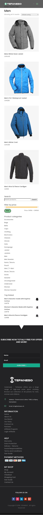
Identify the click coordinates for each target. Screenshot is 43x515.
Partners (7, 427)
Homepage (8, 247)
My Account (8, 472)
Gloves (6, 241)
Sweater (7, 278)
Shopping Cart (10, 477)
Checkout (8, 475)
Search (34, 200)
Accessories (8, 220)
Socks (6, 275)
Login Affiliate (9, 432)
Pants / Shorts (9, 262)
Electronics (8, 235)
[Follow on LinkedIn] (21, 499)
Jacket (6, 250)
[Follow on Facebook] (13, 499)
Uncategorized (9, 281)
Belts (6, 226)
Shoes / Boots (9, 272)
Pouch (6, 265)
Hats (6, 244)
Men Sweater (9, 259)
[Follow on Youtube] (25, 499)
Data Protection (10, 443)
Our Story (8, 422)
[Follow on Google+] (29, 499)
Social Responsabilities (13, 448)
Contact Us (8, 424)
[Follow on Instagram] (17, 499)
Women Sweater (10, 290)
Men (5, 256)
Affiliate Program (11, 429)
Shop (6, 470)
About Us (7, 417)
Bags (6, 223)
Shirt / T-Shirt (9, 268)
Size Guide (8, 453)
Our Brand (8, 419)
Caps (6, 229)
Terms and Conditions (13, 451)
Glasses (7, 238)
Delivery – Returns (11, 446)
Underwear (8, 284)
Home (6, 414)
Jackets (7, 253)
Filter (7, 211)
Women (7, 287)
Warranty (8, 441)
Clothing (7, 232)
